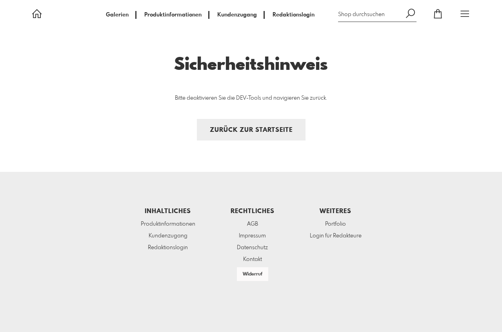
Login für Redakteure (336, 236)
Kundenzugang (237, 15)
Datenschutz (252, 247)
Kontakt (252, 259)
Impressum (252, 236)
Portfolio (335, 224)
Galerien (117, 15)
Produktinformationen (173, 15)
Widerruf (252, 274)
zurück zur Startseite (251, 130)
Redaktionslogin (294, 15)
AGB (252, 224)
